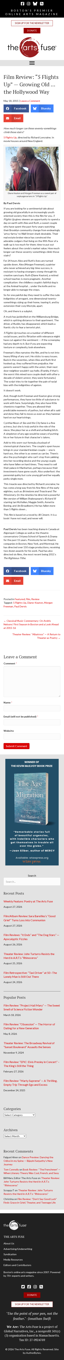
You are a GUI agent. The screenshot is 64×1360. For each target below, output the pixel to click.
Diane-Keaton (35, 602)
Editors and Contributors (17, 1265)
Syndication (10, 1254)
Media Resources (13, 1259)
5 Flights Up (10, 137)
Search (32, 875)
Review (35, 599)
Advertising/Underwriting (18, 1248)
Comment (10, 663)
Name (8, 702)
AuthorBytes (33, 1352)
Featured (20, 599)
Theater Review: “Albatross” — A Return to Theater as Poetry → (36, 636)
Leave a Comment (30, 100)
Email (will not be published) (21, 716)
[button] (32, 23)
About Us (9, 1243)
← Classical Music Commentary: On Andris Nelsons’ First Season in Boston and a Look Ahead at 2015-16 (31, 624)
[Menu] (32, 63)
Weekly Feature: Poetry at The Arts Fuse (28, 901)
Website (9, 730)
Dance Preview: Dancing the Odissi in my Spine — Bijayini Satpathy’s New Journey (28, 1161)
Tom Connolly (11, 1169)
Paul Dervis (20, 606)
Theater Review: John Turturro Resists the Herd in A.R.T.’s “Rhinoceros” (32, 1181)
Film (28, 599)
